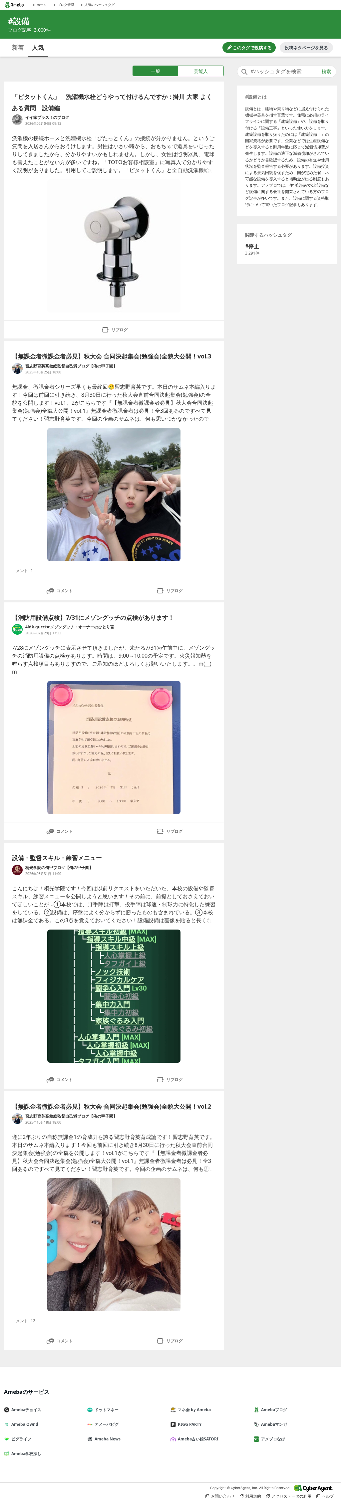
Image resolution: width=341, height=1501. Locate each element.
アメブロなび (273, 1439)
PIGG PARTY (189, 1424)
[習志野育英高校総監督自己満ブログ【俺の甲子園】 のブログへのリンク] (17, 368)
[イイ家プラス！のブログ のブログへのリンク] (17, 119)
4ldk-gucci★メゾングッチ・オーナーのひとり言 (69, 627)
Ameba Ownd (24, 1424)
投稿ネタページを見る (306, 48)
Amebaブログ (274, 1409)
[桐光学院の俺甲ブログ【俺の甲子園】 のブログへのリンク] (17, 870)
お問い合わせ (223, 1496)
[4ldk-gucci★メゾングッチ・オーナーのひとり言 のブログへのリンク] (17, 629)
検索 (326, 71)
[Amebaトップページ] (14, 5)
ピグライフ (21, 1439)
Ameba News (108, 1439)
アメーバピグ (107, 1424)
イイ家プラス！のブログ (47, 117)
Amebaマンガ (274, 1424)
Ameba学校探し (26, 1453)
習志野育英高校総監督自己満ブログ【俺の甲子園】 (71, 366)
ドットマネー (107, 1409)
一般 (155, 71)
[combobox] (286, 72)
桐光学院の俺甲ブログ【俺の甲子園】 (59, 867)
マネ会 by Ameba (194, 1409)
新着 (18, 47)
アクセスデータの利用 (291, 1496)
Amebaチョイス (26, 1409)
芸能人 (201, 71)
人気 (38, 47)
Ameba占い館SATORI (198, 1439)
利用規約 (253, 1496)
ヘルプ (328, 1496)
